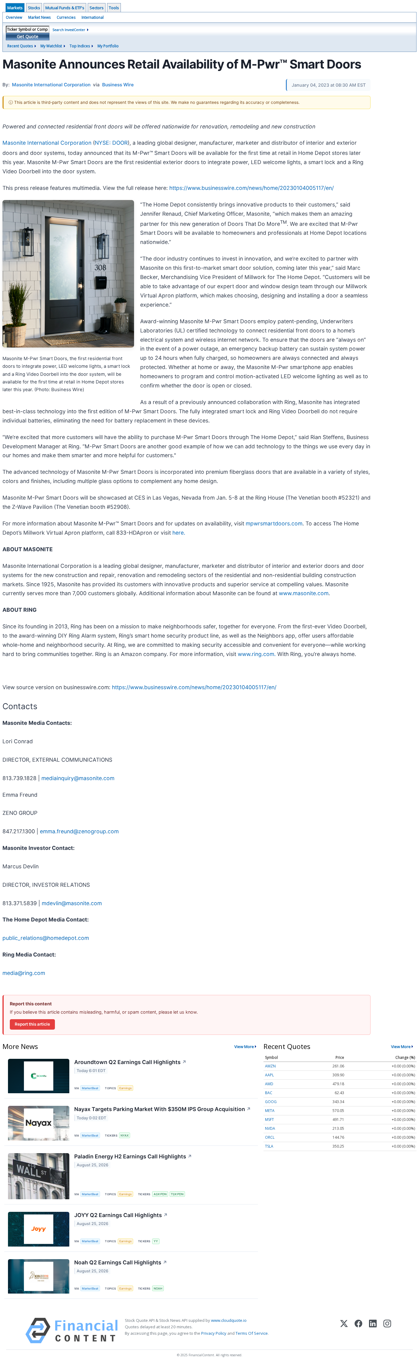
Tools (114, 7)
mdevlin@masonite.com (72, 903)
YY (156, 1241)
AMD (269, 1083)
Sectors (97, 7)
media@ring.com (23, 973)
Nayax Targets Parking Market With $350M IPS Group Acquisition (162, 1109)
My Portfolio (108, 46)
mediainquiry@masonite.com (77, 778)
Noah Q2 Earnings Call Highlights (120, 1262)
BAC (268, 1092)
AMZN (270, 1066)
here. (178, 532)
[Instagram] (387, 1330)
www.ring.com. (257, 654)
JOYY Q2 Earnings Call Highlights (121, 1215)
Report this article (32, 1024)
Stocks (34, 7)
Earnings (125, 1088)
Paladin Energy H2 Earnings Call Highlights (133, 1156)
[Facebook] (358, 1330)
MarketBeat (90, 1088)
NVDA (270, 1128)
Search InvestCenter (68, 29)
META (270, 1110)
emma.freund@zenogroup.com (79, 831)
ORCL (270, 1137)
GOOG (271, 1101)
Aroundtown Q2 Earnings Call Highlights (130, 1062)
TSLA (269, 1146)
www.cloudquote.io (229, 1320)
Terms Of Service (252, 1333)
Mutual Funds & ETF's (64, 7)
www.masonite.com (304, 593)
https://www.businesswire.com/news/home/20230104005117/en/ (251, 188)
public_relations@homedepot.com (45, 938)
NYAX (125, 1135)
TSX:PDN (177, 1194)
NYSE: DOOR (111, 142)
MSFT (269, 1119)
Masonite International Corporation (46, 142)
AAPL (269, 1075)
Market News (39, 17)
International (93, 17)
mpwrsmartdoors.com (274, 523)
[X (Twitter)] (344, 1330)
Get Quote (27, 36)
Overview (14, 17)
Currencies (66, 17)
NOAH (158, 1288)
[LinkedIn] (373, 1330)
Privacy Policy (213, 1333)
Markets (15, 7)
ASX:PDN (160, 1194)
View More (244, 1046)
